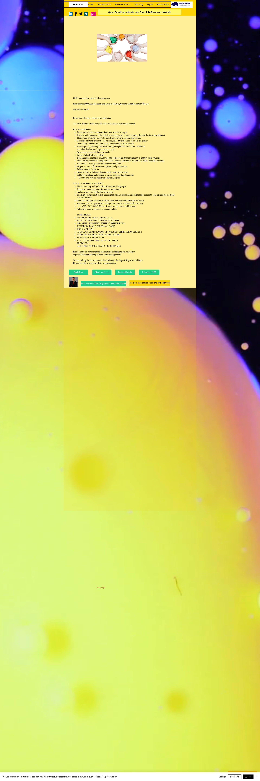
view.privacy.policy (109, 776)
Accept (248, 776)
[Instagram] (93, 14)
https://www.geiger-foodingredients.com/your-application (97, 254)
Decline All (234, 776)
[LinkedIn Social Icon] (71, 14)
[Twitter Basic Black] (81, 14)
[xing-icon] (86, 14)
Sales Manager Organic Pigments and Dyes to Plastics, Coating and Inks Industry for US (111, 103)
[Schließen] (256, 776)
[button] (149, 272)
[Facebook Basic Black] (76, 14)
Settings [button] (222, 776)
